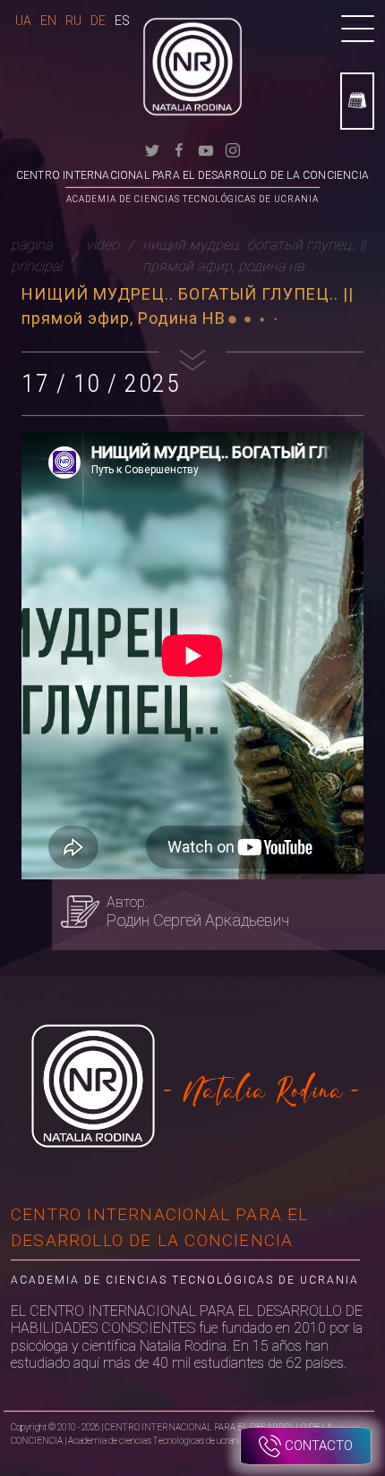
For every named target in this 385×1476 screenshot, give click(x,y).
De (98, 20)
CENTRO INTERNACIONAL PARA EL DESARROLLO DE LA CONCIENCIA (192, 175)
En (48, 20)
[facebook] (179, 148)
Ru (73, 20)
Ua (23, 20)
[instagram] (233, 148)
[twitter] (152, 148)
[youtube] (206, 148)
